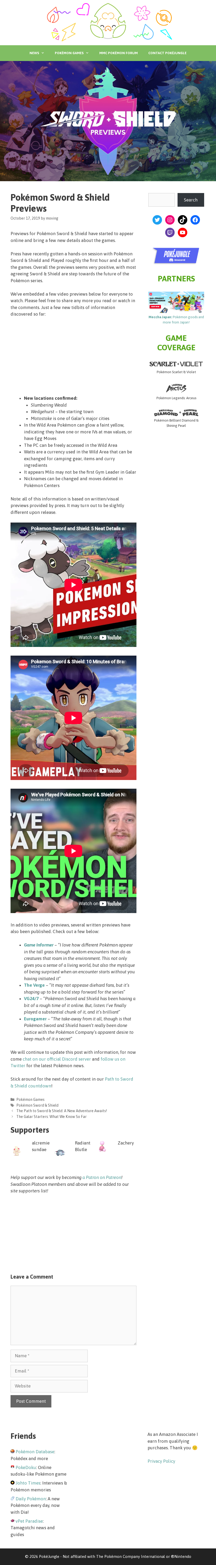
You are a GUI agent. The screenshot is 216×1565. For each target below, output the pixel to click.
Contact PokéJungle (167, 53)
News (34, 53)
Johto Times (28, 1483)
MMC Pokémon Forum (118, 53)
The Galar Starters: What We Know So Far (51, 1117)
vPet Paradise (29, 1521)
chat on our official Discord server (57, 1059)
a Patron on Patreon (101, 1177)
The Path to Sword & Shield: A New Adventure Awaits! (61, 1111)
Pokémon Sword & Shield (37, 1105)
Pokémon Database (35, 1451)
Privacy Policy (161, 1461)
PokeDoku (26, 1467)
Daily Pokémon (31, 1498)
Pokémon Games (69, 53)
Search (191, 199)
